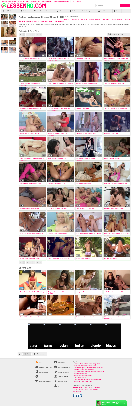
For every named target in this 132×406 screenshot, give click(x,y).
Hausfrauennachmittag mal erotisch (114, 208)
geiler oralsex (106, 19)
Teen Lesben (77, 391)
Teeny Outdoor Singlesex (83, 258)
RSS (40, 363)
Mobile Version (43, 372)
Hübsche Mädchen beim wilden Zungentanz (87, 364)
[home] (20, 354)
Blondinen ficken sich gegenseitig (57, 233)
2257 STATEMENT (63, 377)
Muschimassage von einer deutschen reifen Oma (88, 368)
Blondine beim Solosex (110, 258)
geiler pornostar (34, 21)
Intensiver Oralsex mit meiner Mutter (85, 366)
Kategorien (13, 11)
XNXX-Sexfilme (76, 1)
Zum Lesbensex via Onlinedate (57, 158)
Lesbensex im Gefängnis (111, 133)
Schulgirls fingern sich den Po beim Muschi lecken (89, 371)
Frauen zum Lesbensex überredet (29, 133)
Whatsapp (63, 11)
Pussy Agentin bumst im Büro (83, 375)
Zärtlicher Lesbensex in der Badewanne (115, 108)
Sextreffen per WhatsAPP (83, 108)
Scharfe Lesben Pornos (9, 1)
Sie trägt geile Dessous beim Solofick (30, 183)
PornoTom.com (35, 1)
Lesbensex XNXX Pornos (62, 1)
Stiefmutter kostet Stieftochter (83, 381)
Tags (118, 11)
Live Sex (39, 11)
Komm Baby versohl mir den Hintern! (58, 258)
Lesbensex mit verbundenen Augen (86, 133)
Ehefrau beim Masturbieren (83, 183)
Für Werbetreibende (44, 381)
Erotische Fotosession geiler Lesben (86, 83)
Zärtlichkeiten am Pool (80, 377)
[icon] (3, 11)
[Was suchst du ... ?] (125, 5)
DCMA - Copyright (62, 372)
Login (59, 386)
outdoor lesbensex (117, 19)
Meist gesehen (89, 11)
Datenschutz (61, 363)
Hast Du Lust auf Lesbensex (112, 158)
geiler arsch (75, 19)
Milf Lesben (93, 389)
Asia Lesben (88, 387)
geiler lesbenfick (59, 21)
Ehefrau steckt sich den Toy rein (57, 183)
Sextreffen (50, 11)
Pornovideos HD (47, 1)
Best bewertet (105, 11)
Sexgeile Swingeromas (80, 373)
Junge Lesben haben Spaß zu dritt (57, 208)
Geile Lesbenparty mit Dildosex (85, 208)
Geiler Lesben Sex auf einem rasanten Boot (60, 83)
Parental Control (62, 381)
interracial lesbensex (46, 21)
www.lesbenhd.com (44, 377)
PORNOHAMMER (23, 1)
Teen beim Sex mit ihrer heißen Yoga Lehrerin (87, 379)
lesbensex (67, 19)
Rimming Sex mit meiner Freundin (84, 370)
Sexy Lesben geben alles (83, 58)
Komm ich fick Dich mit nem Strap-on (30, 258)
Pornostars (26, 11)
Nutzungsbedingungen (64, 367)
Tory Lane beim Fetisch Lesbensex (114, 83)
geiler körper (83, 19)
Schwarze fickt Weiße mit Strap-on (29, 208)
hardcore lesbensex (95, 19)
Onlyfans (75, 11)
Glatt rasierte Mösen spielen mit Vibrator (115, 183)
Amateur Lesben (78, 387)
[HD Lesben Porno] (23, 8)
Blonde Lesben (83, 389)
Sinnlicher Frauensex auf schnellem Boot (31, 233)
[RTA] (77, 397)
